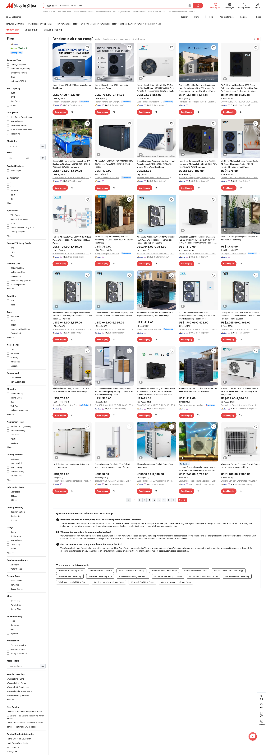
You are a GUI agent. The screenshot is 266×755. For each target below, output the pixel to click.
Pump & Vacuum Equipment (19, 738)
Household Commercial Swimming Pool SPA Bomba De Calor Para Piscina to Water (71, 164)
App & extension (227, 17)
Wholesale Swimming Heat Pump (133, 576)
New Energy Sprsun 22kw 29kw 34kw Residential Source (71, 390)
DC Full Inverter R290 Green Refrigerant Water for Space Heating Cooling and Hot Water (240, 88)
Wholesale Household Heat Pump (72, 582)
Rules (258, 17)
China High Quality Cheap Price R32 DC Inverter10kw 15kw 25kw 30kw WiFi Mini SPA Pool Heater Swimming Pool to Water (197, 239)
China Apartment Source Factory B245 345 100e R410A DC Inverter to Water (156, 164)
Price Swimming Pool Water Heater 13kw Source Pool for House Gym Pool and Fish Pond (156, 391)
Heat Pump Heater (65, 11)
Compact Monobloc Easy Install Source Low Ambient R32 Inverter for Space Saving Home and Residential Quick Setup (197, 88)
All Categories (15, 17)
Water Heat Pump (139, 11)
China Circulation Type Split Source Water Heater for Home (113, 466)
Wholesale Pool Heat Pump (142, 582)
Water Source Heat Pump (157, 11)
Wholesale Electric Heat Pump (131, 570)
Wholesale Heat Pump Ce (101, 570)
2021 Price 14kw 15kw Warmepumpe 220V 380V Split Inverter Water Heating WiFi (197, 315)
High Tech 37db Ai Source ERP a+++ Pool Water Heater (198, 390)
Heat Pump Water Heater (17, 743)
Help (211, 17)
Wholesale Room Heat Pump (237, 576)
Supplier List (31, 29)
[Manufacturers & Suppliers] (21, 6)
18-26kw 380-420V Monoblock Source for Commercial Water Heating (114, 163)
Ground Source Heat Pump (84, 11)
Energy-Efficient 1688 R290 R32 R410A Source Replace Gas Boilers (197, 469)
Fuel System (12, 751)
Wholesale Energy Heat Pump (164, 570)
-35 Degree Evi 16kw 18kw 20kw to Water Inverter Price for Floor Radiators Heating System (240, 315)
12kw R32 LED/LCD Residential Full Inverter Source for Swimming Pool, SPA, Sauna (239, 391)
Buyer (196, 17)
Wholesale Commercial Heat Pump (176, 582)
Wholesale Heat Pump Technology (228, 570)
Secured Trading (53, 29)
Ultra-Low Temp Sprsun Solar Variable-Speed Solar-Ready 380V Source (114, 239)
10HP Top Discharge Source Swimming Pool (71, 466)
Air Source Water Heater (178, 11)
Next (181, 500)
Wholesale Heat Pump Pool (100, 576)
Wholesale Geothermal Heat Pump (109, 582)
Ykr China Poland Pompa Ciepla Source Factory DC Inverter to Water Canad (114, 391)
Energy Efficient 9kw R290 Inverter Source (72, 86)
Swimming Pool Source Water (156, 465)
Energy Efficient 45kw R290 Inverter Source (111, 86)
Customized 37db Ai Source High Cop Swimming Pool (155, 314)
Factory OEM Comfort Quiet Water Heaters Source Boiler (72, 239)
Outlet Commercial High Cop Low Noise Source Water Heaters (114, 314)
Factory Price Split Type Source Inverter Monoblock (240, 466)
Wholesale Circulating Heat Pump (203, 576)
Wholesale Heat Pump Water (70, 570)
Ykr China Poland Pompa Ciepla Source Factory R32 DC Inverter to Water (239, 164)
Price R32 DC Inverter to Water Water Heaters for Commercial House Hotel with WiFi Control (156, 239)
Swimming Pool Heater (121, 11)
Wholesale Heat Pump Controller (168, 576)
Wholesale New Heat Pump (195, 570)
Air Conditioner (13, 747)
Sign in (257, 7)
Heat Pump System (103, 11)
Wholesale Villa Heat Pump (69, 576)
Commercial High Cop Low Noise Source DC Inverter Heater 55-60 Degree (72, 315)
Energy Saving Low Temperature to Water (239, 238)
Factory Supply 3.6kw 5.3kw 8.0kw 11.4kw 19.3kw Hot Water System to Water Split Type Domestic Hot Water (155, 88)
